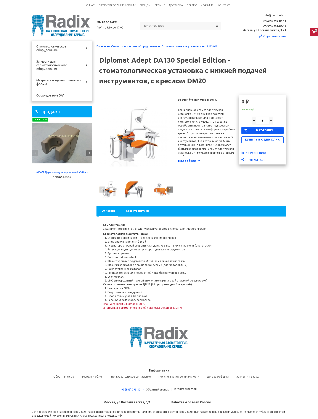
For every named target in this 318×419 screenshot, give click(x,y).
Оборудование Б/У (50, 95)
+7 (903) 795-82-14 (132, 389)
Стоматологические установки (182, 46)
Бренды (145, 5)
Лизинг (159, 5)
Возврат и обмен (92, 376)
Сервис (192, 5)
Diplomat (211, 46)
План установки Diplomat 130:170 (124, 303)
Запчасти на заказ (248, 376)
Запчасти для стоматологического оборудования (51, 65)
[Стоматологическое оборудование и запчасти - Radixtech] (61, 25)
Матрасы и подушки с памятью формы (58, 82)
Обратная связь (63, 376)
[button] (35, 153)
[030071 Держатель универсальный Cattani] (62, 143)
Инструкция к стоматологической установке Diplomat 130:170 (143, 307)
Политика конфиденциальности (179, 376)
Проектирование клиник (117, 5)
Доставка (176, 5)
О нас (90, 5)
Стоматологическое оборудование (51, 48)
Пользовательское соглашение (131, 376)
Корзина (207, 5)
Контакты (224, 5)
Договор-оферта (218, 376)
